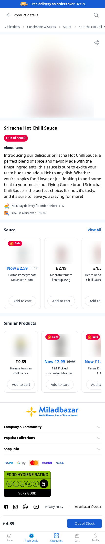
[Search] (96, 15)
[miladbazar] (52, 412)
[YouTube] (36, 507)
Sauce (67, 27)
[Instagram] (15, 507)
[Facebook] (6, 507)
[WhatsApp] (25, 507)
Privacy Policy (54, 507)
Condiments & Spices (41, 27)
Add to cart (22, 301)
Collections (12, 27)
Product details (26, 15)
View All (94, 229)
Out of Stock (84, 523)
